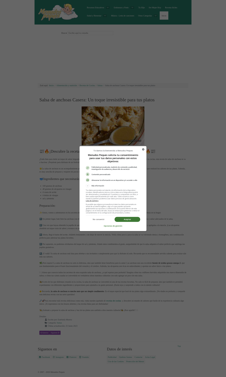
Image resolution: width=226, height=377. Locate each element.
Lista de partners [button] (92, 201)
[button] (113, 186)
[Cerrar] (143, 149)
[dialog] (113, 188)
